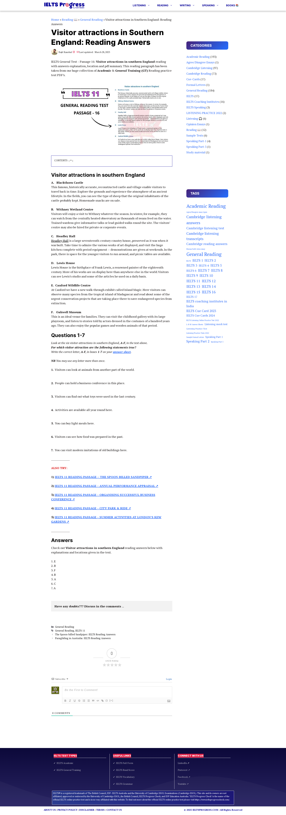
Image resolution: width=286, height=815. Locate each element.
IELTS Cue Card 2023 (201, 311)
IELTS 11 (80, 630)
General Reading (91, 20)
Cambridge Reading (198, 73)
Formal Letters (195, 85)
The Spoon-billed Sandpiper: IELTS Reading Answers (85, 634)
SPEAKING (208, 5)
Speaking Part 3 (217, 342)
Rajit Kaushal (65, 52)
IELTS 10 (206, 275)
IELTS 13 (193, 286)
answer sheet (122, 352)
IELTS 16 (209, 292)
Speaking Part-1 (196, 141)
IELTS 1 (197, 260)
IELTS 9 (192, 275)
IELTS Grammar (124, 783)
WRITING (185, 5)
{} (107, 700)
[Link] (102, 701)
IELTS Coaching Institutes (202, 102)
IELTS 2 (210, 260)
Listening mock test (216, 324)
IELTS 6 (191, 270)
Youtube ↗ (183, 783)
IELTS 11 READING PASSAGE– (103, 477)
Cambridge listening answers (204, 219)
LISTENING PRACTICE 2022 (204, 113)
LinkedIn (183, 763)
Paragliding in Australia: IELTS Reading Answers (83, 638)
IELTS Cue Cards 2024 (200, 315)
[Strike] (79, 701)
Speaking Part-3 (196, 147)
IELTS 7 (204, 270)
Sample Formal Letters (195, 337)
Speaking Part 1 (214, 337)
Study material (195, 152)
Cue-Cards (193, 79)
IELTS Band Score (125, 769)
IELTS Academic (65, 763)
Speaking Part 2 (197, 341)
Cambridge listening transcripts (202, 236)
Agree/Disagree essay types (196, 212)
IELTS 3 (191, 265)
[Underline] (74, 701)
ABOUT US (50, 809)
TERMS (100, 809)
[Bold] (65, 701)
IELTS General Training (69, 769)
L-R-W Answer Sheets (194, 324)
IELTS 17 (191, 297)
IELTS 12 (209, 280)
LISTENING (139, 5)
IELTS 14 (209, 286)
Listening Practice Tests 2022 (197, 333)
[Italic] (70, 701)
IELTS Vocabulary (125, 776)
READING (162, 5)
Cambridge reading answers (206, 244)
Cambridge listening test (205, 228)
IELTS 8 (217, 270)
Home (55, 20)
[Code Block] (97, 701)
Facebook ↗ (184, 776)
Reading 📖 (69, 20)
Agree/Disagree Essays (200, 62)
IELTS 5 (216, 265)
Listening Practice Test (196, 328)
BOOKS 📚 (232, 5)
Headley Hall (60, 241)
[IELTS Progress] (64, 5)
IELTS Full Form (124, 763)
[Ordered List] (84, 701)
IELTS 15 (193, 292)
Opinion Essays (195, 124)
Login (169, 678)
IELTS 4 (204, 265)
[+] (111, 700)
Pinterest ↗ (184, 769)
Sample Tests (194, 135)
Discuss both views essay (195, 249)
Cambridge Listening (199, 68)
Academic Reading (198, 57)
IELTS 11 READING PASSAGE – (106, 486)
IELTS (190, 96)
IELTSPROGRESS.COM (205, 809)
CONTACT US (114, 809)
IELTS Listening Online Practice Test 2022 (202, 320)
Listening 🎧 (194, 118)
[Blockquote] (93, 701)
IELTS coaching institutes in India (206, 303)
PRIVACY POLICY (67, 809)
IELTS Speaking (196, 107)
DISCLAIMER (86, 809)
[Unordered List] (88, 701)
